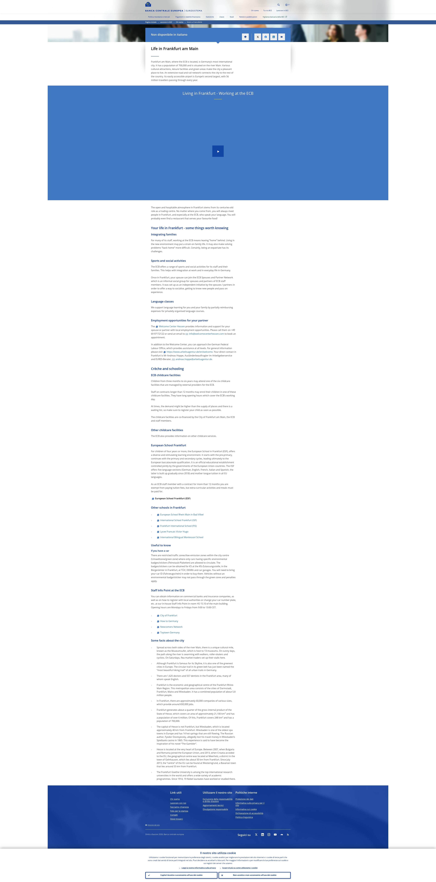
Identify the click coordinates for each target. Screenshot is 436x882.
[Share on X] (257, 36)
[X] (256, 834)
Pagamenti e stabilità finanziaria (188, 17)
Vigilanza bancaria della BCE (273, 17)
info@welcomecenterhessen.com (206, 334)
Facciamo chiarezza (179, 807)
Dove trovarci (176, 819)
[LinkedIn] (262, 834)
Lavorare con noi (178, 803)
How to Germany (169, 621)
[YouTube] (275, 834)
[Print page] (245, 36)
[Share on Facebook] (265, 36)
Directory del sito (153, 825)
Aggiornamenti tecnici (213, 805)
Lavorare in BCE (282, 10)
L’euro (221, 17)
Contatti (174, 815)
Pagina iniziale (150, 22)
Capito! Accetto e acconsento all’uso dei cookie (181, 875)
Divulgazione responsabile (215, 809)
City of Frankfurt (168, 616)
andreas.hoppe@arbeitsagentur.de (194, 359)
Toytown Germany (170, 633)
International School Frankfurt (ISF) (178, 520)
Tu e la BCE (267, 10)
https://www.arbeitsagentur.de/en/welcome (190, 352)
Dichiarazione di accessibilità (249, 813)
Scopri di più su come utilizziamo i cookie (240, 868)
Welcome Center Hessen (172, 327)
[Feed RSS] (288, 834)
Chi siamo (255, 10)
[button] (283, 5)
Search (278, 5)
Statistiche (210, 17)
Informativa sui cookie (246, 809)
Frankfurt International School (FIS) (178, 526)
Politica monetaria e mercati (159, 17)
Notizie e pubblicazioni (248, 17)
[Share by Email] (281, 36)
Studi (232, 17)
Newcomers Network (171, 627)
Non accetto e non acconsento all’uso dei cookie (254, 875)
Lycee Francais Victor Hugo (174, 532)
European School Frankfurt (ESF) (172, 499)
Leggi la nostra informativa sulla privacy (199, 868)
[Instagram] (269, 834)
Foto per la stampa (179, 811)
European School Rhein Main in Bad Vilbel (182, 515)
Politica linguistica (244, 817)
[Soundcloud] (281, 834)
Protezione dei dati (244, 799)
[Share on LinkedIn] (273, 36)
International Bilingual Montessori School (181, 537)
